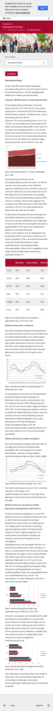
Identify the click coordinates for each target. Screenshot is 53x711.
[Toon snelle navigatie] (49, 18)
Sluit (43, 8)
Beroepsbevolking (34, 30)
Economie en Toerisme (16, 30)
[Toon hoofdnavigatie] (7, 18)
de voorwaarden (23, 13)
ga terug (11, 74)
